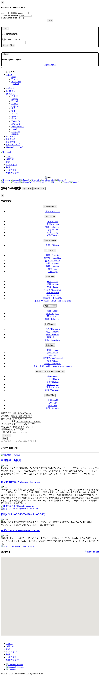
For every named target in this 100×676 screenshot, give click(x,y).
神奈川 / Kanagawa (52, 290)
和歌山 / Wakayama (52, 364)
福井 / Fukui (52, 376)
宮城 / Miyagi (52, 232)
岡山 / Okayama (53, 332)
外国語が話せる (8, 429)
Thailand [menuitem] (15, 84)
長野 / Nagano (52, 382)
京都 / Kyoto (52, 353)
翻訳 (8, 162)
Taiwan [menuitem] (14, 79)
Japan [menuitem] (13, 77)
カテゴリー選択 (8, 421)
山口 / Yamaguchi (52, 340)
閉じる (5, 45)
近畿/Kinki (50, 345)
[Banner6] (15, 182)
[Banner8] (24, 180)
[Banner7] (65, 182)
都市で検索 (6, 418)
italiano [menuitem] (14, 119)
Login (46, 64)
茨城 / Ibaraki (52, 287)
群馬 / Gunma (53, 284)
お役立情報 (11, 170)
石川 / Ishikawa (52, 379)
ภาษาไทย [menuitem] (15, 124)
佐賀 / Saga (53, 272)
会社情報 (10, 142)
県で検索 (5, 416)
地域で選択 (6, 413)
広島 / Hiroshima (52, 329)
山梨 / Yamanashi (52, 390)
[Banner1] (34, 180)
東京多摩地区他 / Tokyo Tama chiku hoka (53, 301)
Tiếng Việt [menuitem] (15, 131)
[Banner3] (15, 180)
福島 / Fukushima (52, 227)
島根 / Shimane (52, 334)
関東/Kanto (50, 277)
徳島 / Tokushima (52, 319)
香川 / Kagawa (52, 313)
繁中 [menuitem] (13, 111)
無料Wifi (10, 159)
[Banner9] (55, 182)
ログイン (10, 136)
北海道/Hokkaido (50, 207)
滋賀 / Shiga (52, 361)
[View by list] (92, 551)
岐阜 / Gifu (52, 403)
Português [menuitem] (15, 121)
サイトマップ (13, 144)
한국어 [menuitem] (14, 114)
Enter (50, 20)
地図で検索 (27, 189)
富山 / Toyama (52, 387)
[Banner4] (5, 182)
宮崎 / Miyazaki (52, 263)
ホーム (9, 156)
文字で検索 (6, 432)
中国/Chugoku (50, 324)
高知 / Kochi (52, 316)
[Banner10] (60, 180)
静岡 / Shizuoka (52, 408)
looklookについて (14, 147)
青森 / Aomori (53, 224)
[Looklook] (6, 152)
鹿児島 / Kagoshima (52, 258)
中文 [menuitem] (13, 108)
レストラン (11, 165)
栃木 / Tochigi (53, 295)
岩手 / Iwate (53, 230)
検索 (5, 438)
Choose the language (9, 15)
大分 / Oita (52, 269)
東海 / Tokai (50, 395)
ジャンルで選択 (8, 424)
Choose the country (9, 13)
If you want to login (9, 18)
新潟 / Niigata (52, 384)
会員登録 (10, 139)
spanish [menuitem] (14, 116)
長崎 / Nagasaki (52, 266)
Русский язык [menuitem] (17, 127)
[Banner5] (74, 182)
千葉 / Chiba (52, 282)
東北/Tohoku (50, 217)
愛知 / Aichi (53, 400)
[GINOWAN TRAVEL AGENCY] (35, 182)
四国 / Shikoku (50, 306)
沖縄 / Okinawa (50, 240)
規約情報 (10, 88)
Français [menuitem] (14, 103)
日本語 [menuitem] (14, 96)
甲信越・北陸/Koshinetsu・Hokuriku (50, 371)
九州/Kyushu (50, 250)
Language (10, 94)
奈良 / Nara (53, 355)
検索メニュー (39, 189)
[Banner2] (5, 180)
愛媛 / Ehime (52, 311)
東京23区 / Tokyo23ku (52, 298)
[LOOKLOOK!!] (47, 180)
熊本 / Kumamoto (52, 261)
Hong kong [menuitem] (16, 81)
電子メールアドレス (11, 39)
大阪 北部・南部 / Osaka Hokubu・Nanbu (52, 366)
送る (12, 45)
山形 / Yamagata (53, 235)
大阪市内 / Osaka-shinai (52, 358)
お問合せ (10, 91)
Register (52, 64)
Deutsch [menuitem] (14, 101)
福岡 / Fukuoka (52, 255)
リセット (6, 435)
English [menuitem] (14, 99)
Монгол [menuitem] (14, 106)
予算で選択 (6, 427)
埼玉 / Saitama (52, 292)
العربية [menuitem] (14, 129)
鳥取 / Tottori (52, 337)
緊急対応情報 (12, 173)
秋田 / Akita (53, 221)
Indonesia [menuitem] (15, 134)
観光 (8, 167)
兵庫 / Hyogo (52, 350)
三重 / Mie (52, 405)
